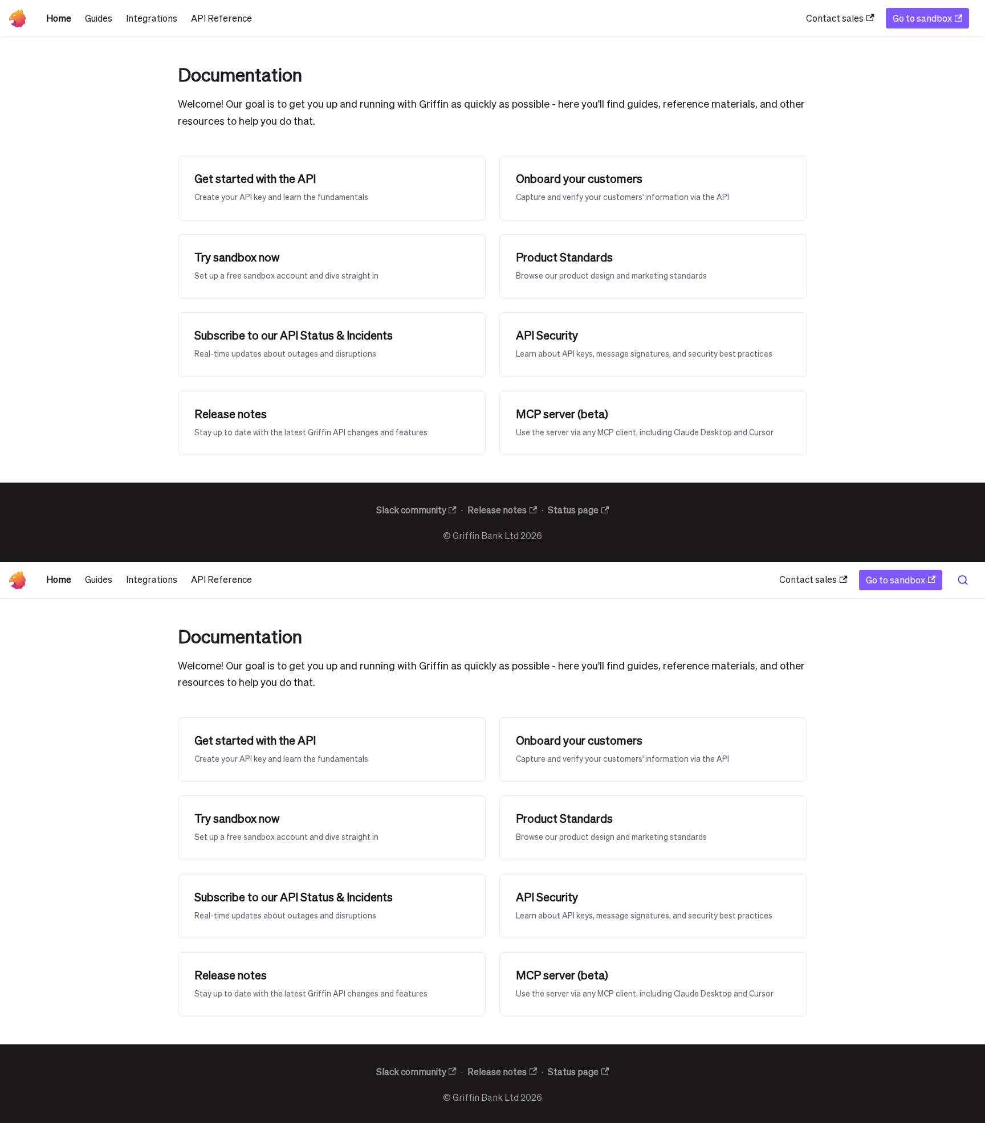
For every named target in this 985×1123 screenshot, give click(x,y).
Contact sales (835, 18)
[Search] (962, 580)
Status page (573, 510)
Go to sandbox (922, 18)
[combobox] (962, 580)
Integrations (151, 18)
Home (58, 18)
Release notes (497, 510)
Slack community (411, 510)
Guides (98, 18)
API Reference (221, 18)
